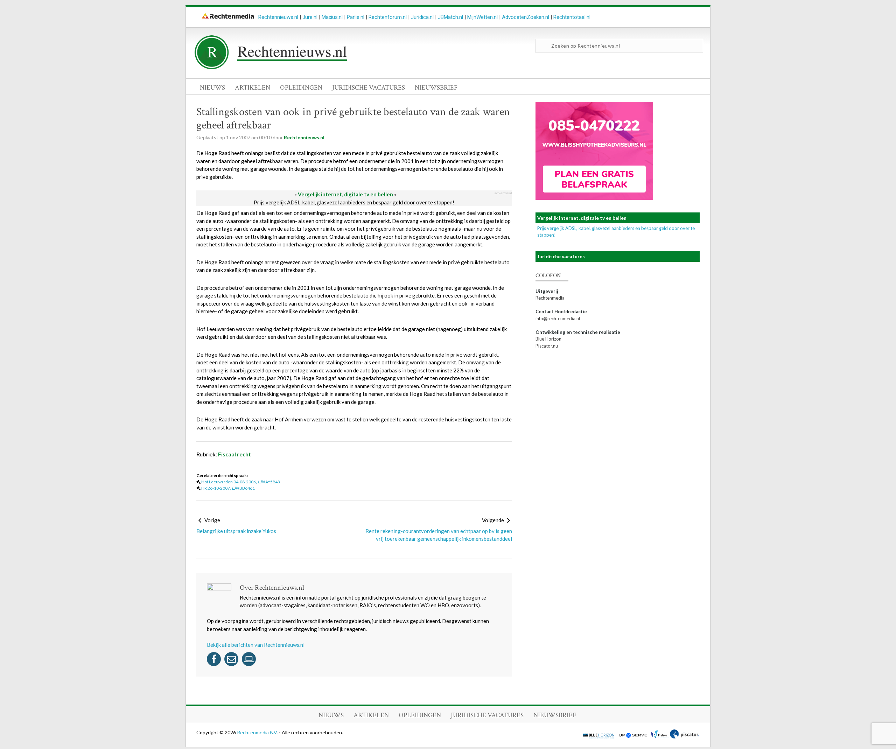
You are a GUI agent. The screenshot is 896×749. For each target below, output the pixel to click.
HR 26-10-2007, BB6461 (228, 488)
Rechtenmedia (550, 298)
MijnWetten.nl (482, 17)
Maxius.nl (332, 17)
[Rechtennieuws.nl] (271, 67)
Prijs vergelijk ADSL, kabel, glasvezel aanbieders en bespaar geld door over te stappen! (354, 202)
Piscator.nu (547, 346)
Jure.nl (309, 17)
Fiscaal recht (234, 454)
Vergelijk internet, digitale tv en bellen (345, 194)
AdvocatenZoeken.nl (525, 17)
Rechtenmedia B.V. (258, 732)
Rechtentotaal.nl (571, 17)
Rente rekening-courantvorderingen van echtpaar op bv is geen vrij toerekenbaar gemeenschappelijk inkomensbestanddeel (438, 535)
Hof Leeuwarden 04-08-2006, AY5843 (240, 481)
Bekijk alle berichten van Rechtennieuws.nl (255, 645)
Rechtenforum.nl (388, 17)
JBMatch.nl (450, 17)
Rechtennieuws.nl (278, 17)
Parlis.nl (355, 17)
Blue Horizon (548, 339)
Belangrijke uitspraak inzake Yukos (236, 531)
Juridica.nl (422, 17)
